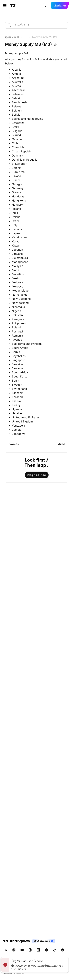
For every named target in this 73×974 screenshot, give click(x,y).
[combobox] (36, 25)
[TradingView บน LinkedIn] (38, 950)
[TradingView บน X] (5, 950)
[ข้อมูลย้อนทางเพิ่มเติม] (25, 37)
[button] (12, 37)
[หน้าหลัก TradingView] (13, 5)
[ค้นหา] (44, 5)
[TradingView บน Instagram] (30, 950)
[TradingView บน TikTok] (54, 950)
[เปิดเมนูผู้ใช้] (5, 5)
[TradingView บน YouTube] (22, 950)
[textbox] (37, 25)
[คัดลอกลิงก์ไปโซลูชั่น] (55, 44)
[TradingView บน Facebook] (14, 950)
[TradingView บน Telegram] (46, 950)
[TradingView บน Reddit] (62, 950)
